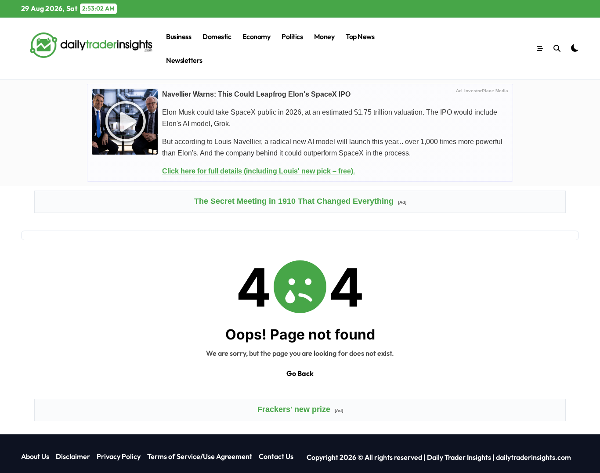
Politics (292, 36)
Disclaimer (73, 456)
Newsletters (184, 60)
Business (178, 36)
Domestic (216, 36)
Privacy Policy (119, 456)
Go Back (300, 373)
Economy (256, 36)
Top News (360, 36)
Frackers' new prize (300, 409)
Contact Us (276, 456)
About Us (35, 456)
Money (324, 36)
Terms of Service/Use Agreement (199, 456)
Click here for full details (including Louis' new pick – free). (258, 171)
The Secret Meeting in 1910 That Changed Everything (300, 201)
